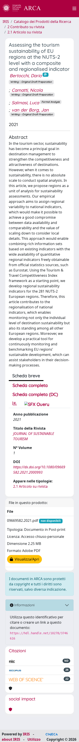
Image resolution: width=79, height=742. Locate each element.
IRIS (6, 21)
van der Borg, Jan (30, 110)
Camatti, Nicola (27, 90)
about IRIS (11, 739)
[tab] (15, 403)
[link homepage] (24, 9)
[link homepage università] (59, 9)
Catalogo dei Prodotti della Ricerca (42, 21)
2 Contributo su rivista (25, 26)
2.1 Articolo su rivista (24, 32)
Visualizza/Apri (26, 559)
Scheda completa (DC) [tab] (35, 394)
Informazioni (23, 605)
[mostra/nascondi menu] (74, 8)
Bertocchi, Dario (26, 75)
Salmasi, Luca (25, 102)
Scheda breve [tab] (26, 375)
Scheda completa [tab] (30, 385)
